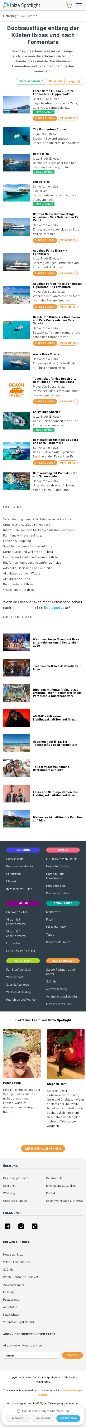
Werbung (9, 1193)
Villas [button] (23, 903)
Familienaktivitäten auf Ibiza (23, 535)
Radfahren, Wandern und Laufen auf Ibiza (32, 562)
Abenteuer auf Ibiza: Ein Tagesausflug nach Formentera (55, 743)
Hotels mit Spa (55, 885)
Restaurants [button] (63, 903)
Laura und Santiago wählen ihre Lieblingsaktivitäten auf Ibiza (55, 793)
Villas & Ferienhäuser (16, 1262)
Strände (51, 981)
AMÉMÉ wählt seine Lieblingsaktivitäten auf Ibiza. (54, 718)
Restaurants (11, 1299)
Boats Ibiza (41, 153)
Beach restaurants (58, 942)
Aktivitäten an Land (16, 579)
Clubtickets (13, 873)
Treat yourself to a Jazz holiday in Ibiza (57, 667)
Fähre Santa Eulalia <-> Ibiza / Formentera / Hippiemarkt (54, 92)
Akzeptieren (68, 1418)
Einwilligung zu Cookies (61, 1185)
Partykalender (15, 858)
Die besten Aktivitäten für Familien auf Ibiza (58, 819)
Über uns (9, 1185)
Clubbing (9, 1292)
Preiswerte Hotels (57, 893)
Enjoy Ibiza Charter (46, 411)
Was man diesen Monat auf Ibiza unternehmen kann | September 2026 (56, 642)
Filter (57, 81)
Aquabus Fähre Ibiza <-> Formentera (50, 252)
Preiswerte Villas (17, 912)
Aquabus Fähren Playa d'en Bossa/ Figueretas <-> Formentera (57, 285)
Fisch (49, 919)
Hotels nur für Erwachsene (55, 876)
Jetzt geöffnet (31, 81)
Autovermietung (56, 989)
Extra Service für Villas (20, 950)
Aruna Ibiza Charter (47, 354)
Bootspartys (54, 608)
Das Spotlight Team (15, 1178)
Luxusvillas (13, 943)
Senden (72, 1355)
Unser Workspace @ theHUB (64, 1200)
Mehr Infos (68, 118)
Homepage (10, 16)
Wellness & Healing (18, 992)
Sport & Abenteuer (18, 984)
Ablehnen (43, 1418)
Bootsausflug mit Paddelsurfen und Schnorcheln (55, 474)
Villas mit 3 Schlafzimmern (16, 922)
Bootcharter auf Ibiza (18, 584)
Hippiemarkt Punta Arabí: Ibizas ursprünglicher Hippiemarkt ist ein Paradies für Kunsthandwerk (57, 693)
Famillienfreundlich (18, 969)
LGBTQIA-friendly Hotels (61, 858)
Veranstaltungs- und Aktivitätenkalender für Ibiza (37, 519)
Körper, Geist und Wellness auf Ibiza (28, 551)
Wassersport (14, 977)
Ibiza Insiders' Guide (19, 888)
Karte (72, 82)
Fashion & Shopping (17, 541)
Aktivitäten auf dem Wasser (22, 573)
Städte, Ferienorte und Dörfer (60, 972)
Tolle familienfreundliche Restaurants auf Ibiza (51, 768)
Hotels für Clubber (58, 866)
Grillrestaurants (56, 927)
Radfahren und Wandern (22, 999)
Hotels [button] (63, 850)
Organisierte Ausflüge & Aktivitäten (27, 524)
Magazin (12, 881)
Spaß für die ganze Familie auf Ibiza (28, 546)
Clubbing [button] (23, 850)
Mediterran (53, 912)
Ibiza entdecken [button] (63, 960)
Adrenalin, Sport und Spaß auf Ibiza (27, 568)
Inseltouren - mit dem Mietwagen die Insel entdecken (39, 530)
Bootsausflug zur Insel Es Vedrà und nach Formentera (55, 441)
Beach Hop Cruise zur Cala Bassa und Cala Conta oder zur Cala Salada (56, 320)
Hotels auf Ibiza (13, 1254)
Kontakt (51, 1193)
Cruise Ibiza (41, 181)
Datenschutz (54, 1178)
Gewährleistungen (15, 1200)
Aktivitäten (29, 16)
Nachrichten (11, 1314)
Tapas (50, 934)
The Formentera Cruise (49, 129)
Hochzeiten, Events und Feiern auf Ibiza (30, 557)
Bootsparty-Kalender (19, 866)
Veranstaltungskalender (61, 996)
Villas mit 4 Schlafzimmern (16, 933)
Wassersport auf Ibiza (18, 589)
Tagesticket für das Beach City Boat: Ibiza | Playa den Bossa (54, 380)
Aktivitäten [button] (23, 960)
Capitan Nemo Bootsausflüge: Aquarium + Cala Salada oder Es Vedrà (55, 217)
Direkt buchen (45, 118)
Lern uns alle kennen (43, 1148)
